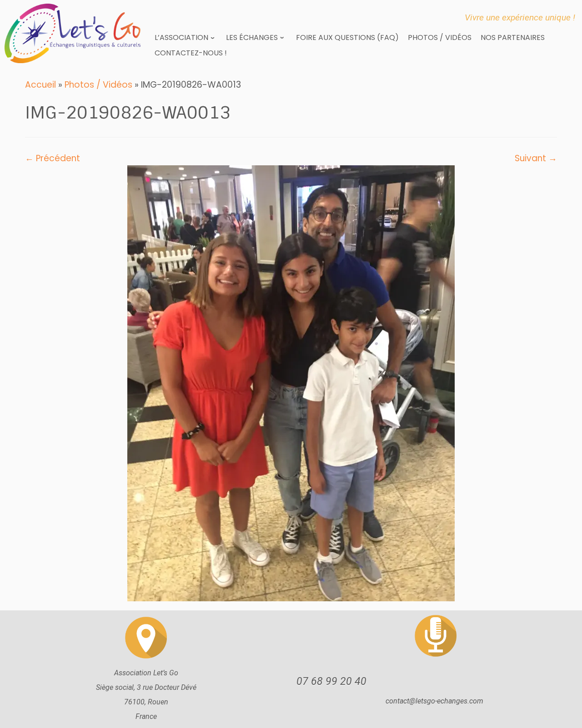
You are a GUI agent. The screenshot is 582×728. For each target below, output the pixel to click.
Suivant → (536, 158)
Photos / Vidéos (98, 85)
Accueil (40, 85)
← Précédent (52, 158)
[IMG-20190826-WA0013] (291, 382)
